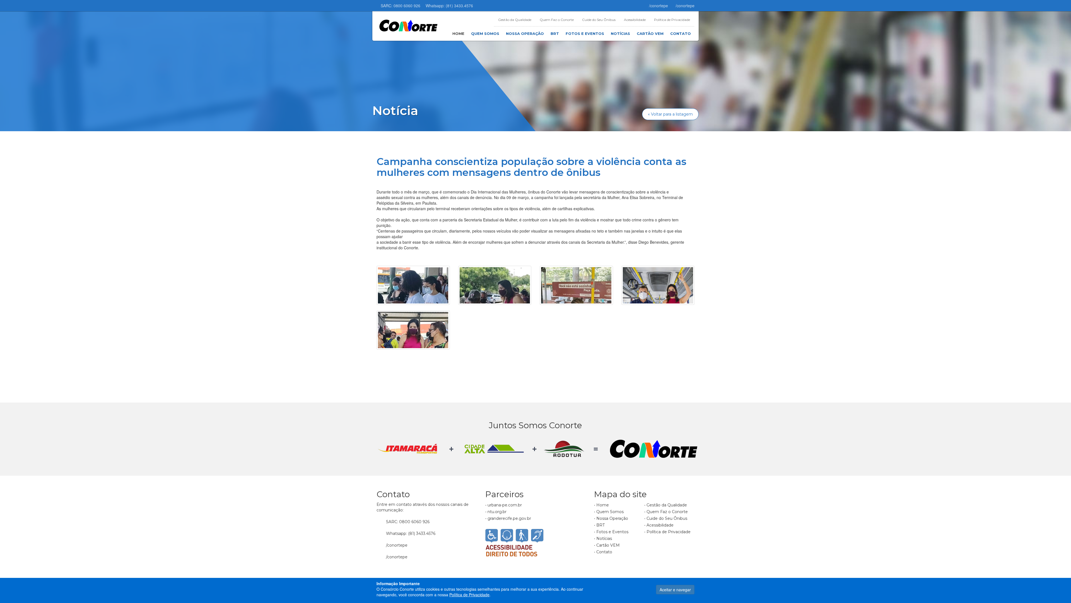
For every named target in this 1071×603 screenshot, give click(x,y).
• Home (601, 505)
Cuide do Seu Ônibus (599, 20)
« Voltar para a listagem (670, 114)
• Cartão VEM (607, 545)
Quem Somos (485, 33)
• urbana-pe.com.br (503, 505)
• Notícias (603, 538)
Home (458, 33)
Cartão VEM (650, 33)
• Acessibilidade (659, 525)
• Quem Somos (609, 511)
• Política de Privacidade (667, 531)
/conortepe (658, 5)
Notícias (620, 33)
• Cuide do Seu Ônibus (665, 518)
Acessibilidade (635, 20)
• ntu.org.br (495, 511)
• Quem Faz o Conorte (666, 511)
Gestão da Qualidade (514, 20)
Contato (680, 33)
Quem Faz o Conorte (557, 20)
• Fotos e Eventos (611, 531)
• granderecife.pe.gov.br (508, 518)
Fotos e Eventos (585, 33)
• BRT (599, 525)
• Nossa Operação (611, 518)
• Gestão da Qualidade (665, 505)
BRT (555, 33)
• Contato (603, 551)
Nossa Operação (525, 33)
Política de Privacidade (672, 20)
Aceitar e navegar (675, 589)
